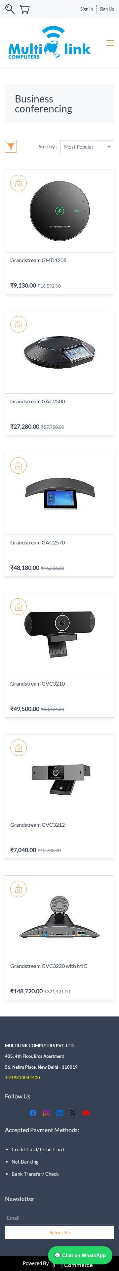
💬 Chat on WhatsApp (80, 1255)
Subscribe (60, 1232)
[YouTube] (86, 1113)
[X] (73, 1113)
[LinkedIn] (59, 1113)
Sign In (86, 9)
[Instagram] (46, 1113)
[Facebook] (33, 1113)
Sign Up (107, 9)
